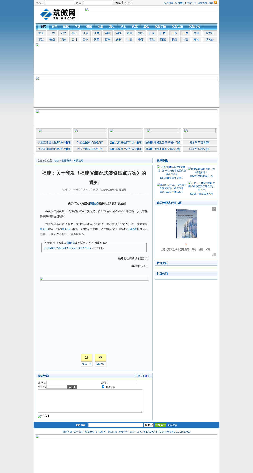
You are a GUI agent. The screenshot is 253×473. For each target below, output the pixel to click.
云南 (196, 39)
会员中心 (191, 2)
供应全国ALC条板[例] (90, 142)
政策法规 (78, 160)
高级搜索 (172, 425)
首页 (43, 26)
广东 (152, 33)
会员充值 (89, 431)
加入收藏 (168, 2)
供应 (135, 26)
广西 (163, 33)
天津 (63, 33)
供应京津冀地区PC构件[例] (54, 142)
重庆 (74, 33)
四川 (74, 39)
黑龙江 (210, 33)
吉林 (119, 39)
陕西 (96, 39)
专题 (100, 26)
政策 (66, 26)
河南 (130, 33)
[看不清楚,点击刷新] (72, 387)
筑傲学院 (160, 26)
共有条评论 (142, 375)
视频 (89, 26)
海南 (196, 33)
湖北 (119, 33)
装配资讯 (66, 160)
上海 (52, 33)
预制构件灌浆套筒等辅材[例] (162, 142)
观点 (112, 26)
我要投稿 (202, 2)
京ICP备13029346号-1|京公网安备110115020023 (164, 431)
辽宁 (107, 39)
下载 (77, 26)
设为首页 (180, 2)
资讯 (54, 26)
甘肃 (130, 39)
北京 (41, 33)
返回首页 (100, 364)
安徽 (52, 39)
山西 (185, 33)
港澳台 (210, 39)
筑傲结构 (194, 26)
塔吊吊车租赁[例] (199, 142)
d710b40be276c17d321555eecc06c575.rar (67, 248)
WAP (132, 431)
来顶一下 (87, 364)
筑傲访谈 (177, 26)
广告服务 (101, 431)
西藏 (163, 39)
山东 (174, 33)
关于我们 (78, 431)
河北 (141, 33)
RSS (211, 2)
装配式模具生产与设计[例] (126, 142)
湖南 (107, 33)
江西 (96, 33)
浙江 (41, 39)
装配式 (94, 203)
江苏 (85, 33)
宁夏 (141, 39)
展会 (146, 26)
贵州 (85, 39)
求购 (123, 26)
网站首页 (67, 431)
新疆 (174, 39)
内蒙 (185, 39)
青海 (152, 39)
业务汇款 (112, 431)
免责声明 (123, 431)
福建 (63, 39)
